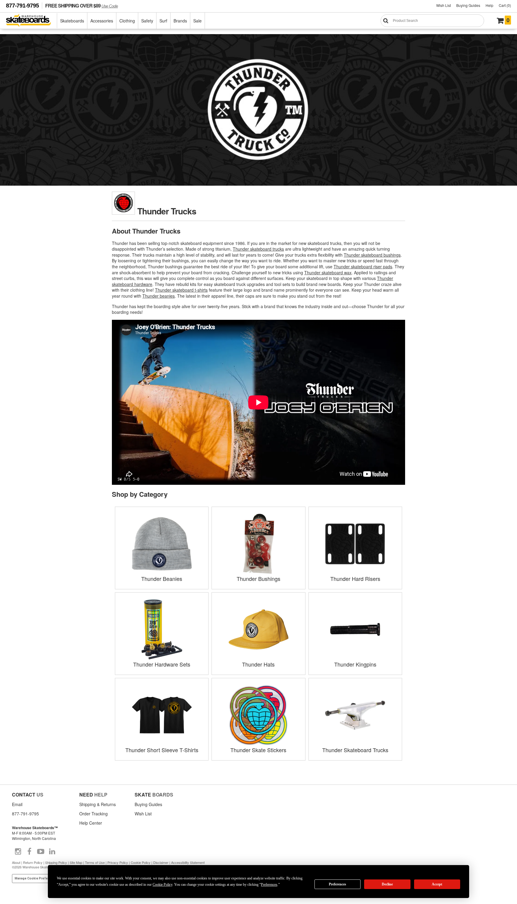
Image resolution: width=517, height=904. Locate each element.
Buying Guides (468, 5)
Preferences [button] (269, 884)
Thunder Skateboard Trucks (355, 750)
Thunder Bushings (258, 578)
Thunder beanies (158, 296)
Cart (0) (505, 5)
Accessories (101, 21)
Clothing (127, 21)
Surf (163, 21)
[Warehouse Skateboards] (31, 20)
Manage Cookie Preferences (37, 878)
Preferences (337, 884)
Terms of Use (95, 862)
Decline (387, 884)
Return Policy (32, 862)
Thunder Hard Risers (355, 578)
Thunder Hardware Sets (161, 664)
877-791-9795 (22, 5)
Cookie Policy (140, 862)
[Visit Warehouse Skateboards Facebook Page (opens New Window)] (29, 851)
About (16, 862)
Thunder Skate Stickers (258, 750)
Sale (197, 21)
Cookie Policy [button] (162, 884)
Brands (180, 21)
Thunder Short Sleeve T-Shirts (161, 750)
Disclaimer (160, 862)
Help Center (90, 823)
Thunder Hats (258, 664)
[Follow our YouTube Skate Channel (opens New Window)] (40, 851)
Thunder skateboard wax (328, 272)
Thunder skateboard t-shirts (181, 290)
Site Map (76, 862)
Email (17, 804)
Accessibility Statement (188, 862)
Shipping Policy (56, 862)
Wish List (443, 5)
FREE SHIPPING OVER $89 (81, 5)
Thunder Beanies (161, 578)
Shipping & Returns (97, 804)
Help (489, 5)
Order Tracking (93, 814)
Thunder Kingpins (355, 664)
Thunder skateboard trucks (258, 249)
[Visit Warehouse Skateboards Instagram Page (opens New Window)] (17, 851)
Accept (437, 884)
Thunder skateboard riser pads (363, 266)
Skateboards (72, 21)
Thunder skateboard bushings (372, 255)
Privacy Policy (117, 862)
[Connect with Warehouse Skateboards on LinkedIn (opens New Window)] (52, 851)
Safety (147, 21)
